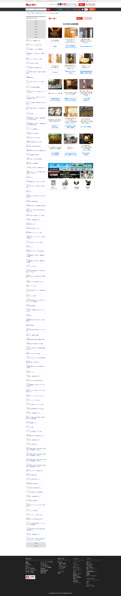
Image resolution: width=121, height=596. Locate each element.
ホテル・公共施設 (62, 567)
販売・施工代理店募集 (77, 577)
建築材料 (27, 561)
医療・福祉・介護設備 (29, 571)
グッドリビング (89, 584)
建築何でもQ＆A (76, 575)
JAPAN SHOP (75, 579)
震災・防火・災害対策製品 (30, 568)
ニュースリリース (76, 561)
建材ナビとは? (60, 5)
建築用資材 (27, 563)
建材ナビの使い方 (67, 5)
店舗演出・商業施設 (62, 563)
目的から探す (60, 561)
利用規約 (88, 572)
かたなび (74, 563)
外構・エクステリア (43, 563)
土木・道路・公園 (43, 564)
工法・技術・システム (29, 567)
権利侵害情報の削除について (91, 571)
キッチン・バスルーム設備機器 (45, 567)
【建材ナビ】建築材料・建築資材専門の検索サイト (36, 13)
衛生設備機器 (42, 568)
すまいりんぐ (75, 566)
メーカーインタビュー (77, 568)
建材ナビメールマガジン (77, 572)
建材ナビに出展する (82, 1)
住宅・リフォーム (62, 564)
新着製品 (59, 572)
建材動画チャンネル (76, 574)
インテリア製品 (28, 564)
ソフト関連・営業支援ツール (45, 566)
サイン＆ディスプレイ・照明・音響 (46, 561)
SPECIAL (74, 571)
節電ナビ (88, 581)
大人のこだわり (61, 568)
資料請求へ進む (92, 9)
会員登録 (60, 9)
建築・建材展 (75, 581)
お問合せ (74, 578)
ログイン (68, 9)
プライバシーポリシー (90, 570)
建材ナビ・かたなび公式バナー (91, 575)
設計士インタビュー (76, 567)
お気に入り (76, 9)
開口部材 (27, 566)
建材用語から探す (43, 572)
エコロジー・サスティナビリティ (31, 570)
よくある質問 (74, 5)
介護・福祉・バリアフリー (63, 566)
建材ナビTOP (88, 561)
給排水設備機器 (43, 571)
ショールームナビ (76, 564)
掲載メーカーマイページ (91, 1)
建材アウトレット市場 (90, 585)
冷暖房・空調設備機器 (44, 570)
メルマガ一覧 (47, 13)
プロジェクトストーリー (77, 570)
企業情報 (88, 574)
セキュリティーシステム (29, 572)
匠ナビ (87, 583)
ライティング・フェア (77, 582)
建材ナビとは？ (89, 563)
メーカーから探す (61, 571)
